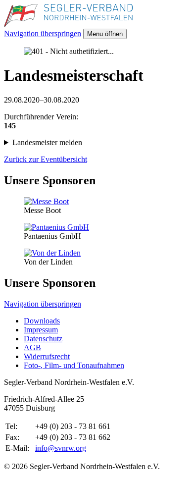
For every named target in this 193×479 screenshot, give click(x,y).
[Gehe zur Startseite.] (68, 24)
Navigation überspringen (42, 33)
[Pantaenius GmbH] (56, 227)
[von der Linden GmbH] (52, 253)
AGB (32, 347)
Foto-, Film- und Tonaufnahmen (74, 365)
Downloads (42, 321)
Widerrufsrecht (47, 356)
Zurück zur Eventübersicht (45, 159)
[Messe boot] (46, 201)
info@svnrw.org (60, 448)
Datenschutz (43, 338)
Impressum (41, 329)
